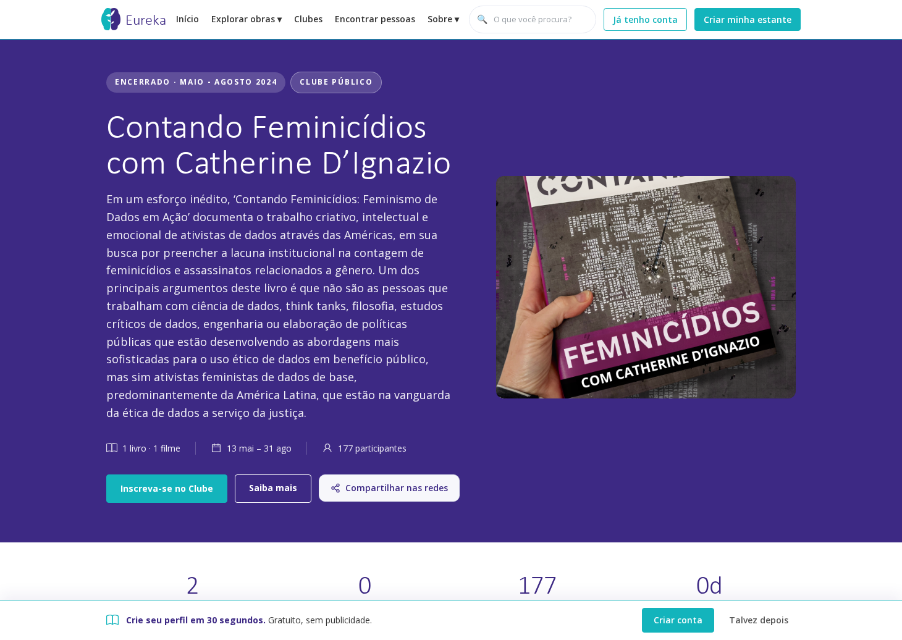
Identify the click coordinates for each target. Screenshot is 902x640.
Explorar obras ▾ (246, 19)
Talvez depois (758, 620)
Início (187, 19)
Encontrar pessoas (375, 19)
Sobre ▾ (443, 19)
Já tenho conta (645, 19)
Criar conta (678, 620)
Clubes (308, 19)
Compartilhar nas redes (396, 488)
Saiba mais (273, 488)
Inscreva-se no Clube (166, 488)
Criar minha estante (747, 19)
